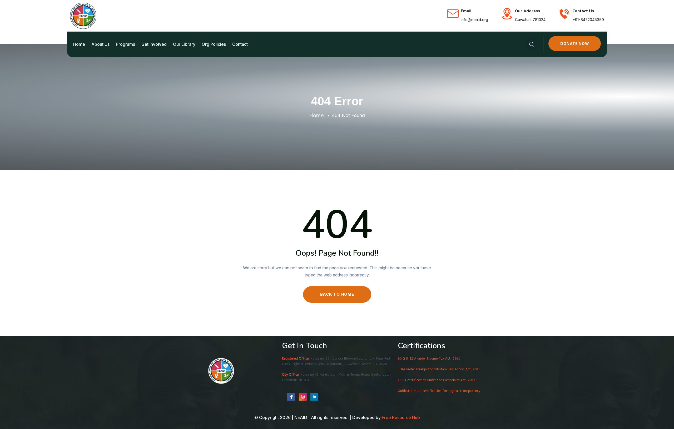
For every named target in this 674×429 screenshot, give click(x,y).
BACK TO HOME (337, 294)
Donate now (574, 43)
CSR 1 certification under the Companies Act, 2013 (436, 380)
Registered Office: (295, 358)
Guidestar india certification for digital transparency (439, 391)
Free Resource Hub (401, 417)
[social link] (291, 397)
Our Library (184, 44)
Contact (240, 44)
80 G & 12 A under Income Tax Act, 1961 (429, 358)
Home (79, 44)
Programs (125, 44)
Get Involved (154, 44)
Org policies (214, 44)
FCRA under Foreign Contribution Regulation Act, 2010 (439, 369)
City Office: (290, 374)
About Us (100, 44)
